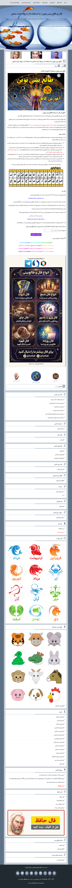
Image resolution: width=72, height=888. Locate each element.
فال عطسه (61, 845)
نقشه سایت (30, 883)
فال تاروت (52, 2)
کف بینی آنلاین (60, 469)
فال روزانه (44, 2)
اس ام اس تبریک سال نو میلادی (56, 403)
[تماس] (36, 873)
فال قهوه (62, 451)
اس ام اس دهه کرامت (59, 406)
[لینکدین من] (17, 873)
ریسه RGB (61, 528)
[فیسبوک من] (45, 873)
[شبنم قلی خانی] (16, 55)
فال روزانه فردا (60, 860)
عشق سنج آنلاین (60, 517)
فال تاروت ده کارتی (59, 749)
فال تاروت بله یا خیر (59, 760)
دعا (63, 495)
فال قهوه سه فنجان (59, 454)
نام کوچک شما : (62, 230)
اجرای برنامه (36, 234)
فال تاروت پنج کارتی (59, 738)
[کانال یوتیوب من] (22, 873)
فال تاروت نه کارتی (59, 745)
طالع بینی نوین (60, 849)
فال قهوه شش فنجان (59, 458)
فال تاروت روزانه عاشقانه (58, 756)
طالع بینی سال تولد (59, 705)
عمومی (56, 386)
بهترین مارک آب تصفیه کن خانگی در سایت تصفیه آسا (51, 775)
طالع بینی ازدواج (60, 480)
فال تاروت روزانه (60, 717)
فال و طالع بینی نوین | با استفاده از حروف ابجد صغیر (36, 13)
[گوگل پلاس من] (27, 873)
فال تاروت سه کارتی (59, 731)
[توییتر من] (31, 873)
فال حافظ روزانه (60, 800)
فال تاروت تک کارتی (59, 727)
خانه (65, 2)
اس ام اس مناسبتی (26, 2)
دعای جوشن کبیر (60, 491)
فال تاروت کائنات (60, 724)
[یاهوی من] (54, 873)
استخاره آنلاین (36, 2)
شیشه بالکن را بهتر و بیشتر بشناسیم (55, 782)
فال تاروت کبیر (60, 720)
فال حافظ (59, 2)
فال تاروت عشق (60, 753)
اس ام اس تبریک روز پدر (58, 410)
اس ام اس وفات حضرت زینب (57, 399)
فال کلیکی (61, 506)
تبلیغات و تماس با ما (14, 2)
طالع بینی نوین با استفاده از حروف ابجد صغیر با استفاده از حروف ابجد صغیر (37, 61)
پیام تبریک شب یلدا (59, 807)
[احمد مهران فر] (56, 55)
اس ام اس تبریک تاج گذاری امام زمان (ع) (54, 414)
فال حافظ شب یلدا (60, 804)
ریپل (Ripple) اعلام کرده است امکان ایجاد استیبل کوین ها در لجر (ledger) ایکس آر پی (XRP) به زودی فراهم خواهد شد (36, 778)
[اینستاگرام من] (40, 873)
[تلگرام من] (49, 873)
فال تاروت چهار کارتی (59, 735)
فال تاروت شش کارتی (59, 742)
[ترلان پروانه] (36, 55)
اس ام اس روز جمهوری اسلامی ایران (56, 417)
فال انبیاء (62, 440)
